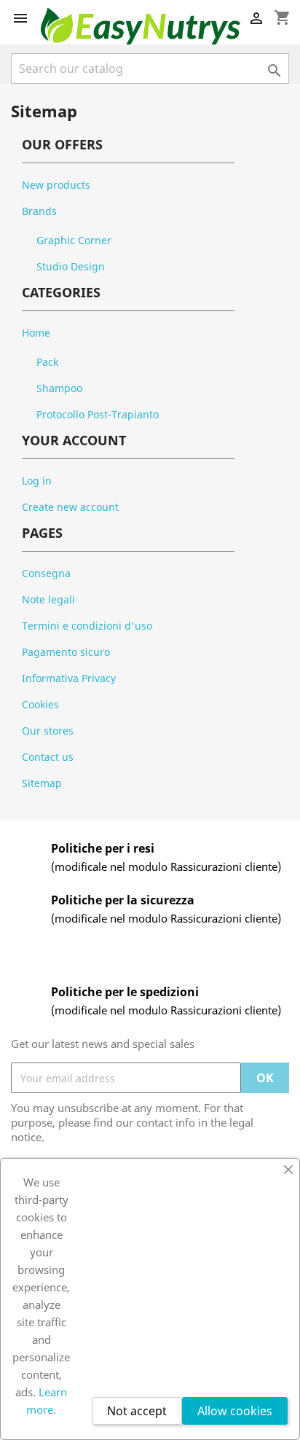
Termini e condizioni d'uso (87, 626)
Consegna (46, 573)
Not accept (137, 1411)
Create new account (70, 507)
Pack (47, 362)
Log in (37, 481)
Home (36, 333)
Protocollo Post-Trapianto (97, 414)
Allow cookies (234, 1411)
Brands (39, 211)
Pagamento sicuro (66, 652)
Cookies (40, 704)
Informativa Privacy (69, 678)
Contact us (48, 757)
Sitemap (42, 783)
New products (56, 185)
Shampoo (59, 388)
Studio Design (70, 266)
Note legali (48, 599)
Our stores (48, 730)
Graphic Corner (73, 240)
